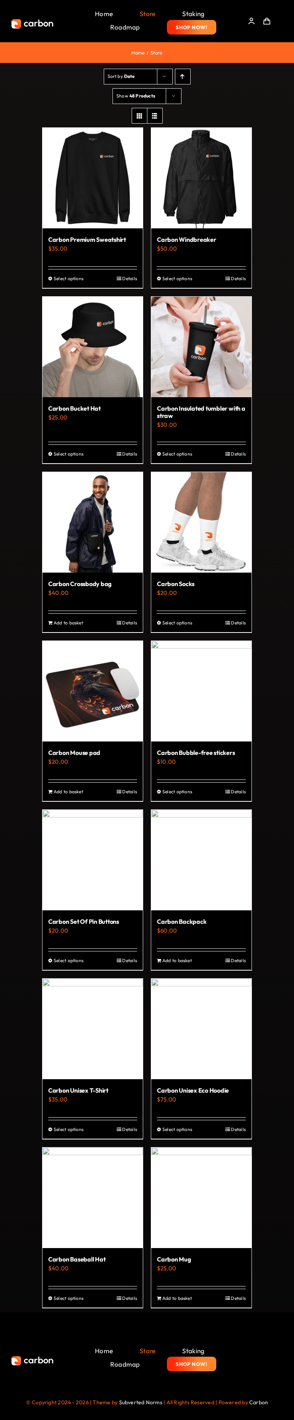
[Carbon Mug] (201, 1198)
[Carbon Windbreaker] (201, 178)
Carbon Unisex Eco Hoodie (193, 1090)
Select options (68, 278)
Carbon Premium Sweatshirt (87, 239)
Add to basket (68, 623)
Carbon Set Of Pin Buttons (83, 921)
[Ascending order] (182, 76)
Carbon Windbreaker (186, 239)
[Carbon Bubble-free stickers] (201, 691)
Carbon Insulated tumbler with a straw (201, 412)
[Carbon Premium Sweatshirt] (92, 178)
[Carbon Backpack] (201, 860)
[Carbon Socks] (201, 522)
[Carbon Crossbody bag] (92, 522)
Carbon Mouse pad (74, 752)
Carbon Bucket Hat (74, 408)
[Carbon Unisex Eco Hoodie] (201, 1029)
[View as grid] (139, 115)
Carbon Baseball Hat (76, 1259)
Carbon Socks (175, 584)
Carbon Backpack (181, 921)
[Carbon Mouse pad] (92, 691)
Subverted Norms (140, 1402)
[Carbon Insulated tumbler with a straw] (201, 347)
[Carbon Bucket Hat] (92, 347)
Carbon (258, 1402)
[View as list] (154, 115)
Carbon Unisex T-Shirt (78, 1090)
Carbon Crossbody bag (79, 584)
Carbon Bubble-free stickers (196, 752)
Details (129, 278)
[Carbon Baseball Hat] (92, 1198)
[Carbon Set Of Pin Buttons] (92, 860)
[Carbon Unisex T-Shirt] (92, 1029)
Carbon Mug (174, 1259)
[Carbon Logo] (32, 21)
